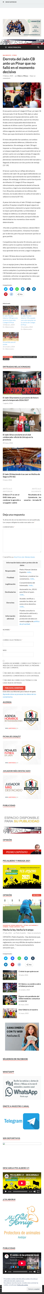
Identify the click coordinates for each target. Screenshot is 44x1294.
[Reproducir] (6, 1191)
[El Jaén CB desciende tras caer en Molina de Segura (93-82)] (22, 460)
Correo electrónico (13, 640)
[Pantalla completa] (38, 1191)
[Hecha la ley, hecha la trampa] (22, 901)
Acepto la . (20, 557)
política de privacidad (24, 557)
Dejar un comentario (34, 933)
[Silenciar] (35, 1191)
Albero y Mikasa (22, 76)
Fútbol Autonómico (31, 925)
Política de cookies (22, 1285)
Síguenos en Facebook (15, 1059)
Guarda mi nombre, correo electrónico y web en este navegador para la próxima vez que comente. (22, 665)
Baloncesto (7, 55)
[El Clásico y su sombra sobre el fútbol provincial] (10, 984)
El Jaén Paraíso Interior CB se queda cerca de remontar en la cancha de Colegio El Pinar (28, 320)
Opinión (5, 927)
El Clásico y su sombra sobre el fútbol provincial (30, 985)
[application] (22, 1183)
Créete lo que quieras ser (29, 971)
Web (4, 650)
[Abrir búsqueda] (38, 47)
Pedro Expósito (14, 927)
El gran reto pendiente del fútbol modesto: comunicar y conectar (29, 998)
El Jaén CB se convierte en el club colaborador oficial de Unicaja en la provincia (18, 437)
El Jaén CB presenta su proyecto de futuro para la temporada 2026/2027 (21, 398)
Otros (14, 55)
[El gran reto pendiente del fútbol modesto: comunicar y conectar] (10, 996)
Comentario (9, 527)
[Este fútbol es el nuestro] (10, 1010)
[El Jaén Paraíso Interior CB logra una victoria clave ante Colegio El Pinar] (11, 310)
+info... (29, 572)
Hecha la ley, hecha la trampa (18, 929)
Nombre (7, 630)
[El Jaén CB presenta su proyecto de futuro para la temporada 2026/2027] (22, 383)
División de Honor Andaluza (12, 925)
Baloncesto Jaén (30, 357)
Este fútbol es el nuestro (28, 1010)
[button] (22, 28)
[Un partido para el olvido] (11, 336)
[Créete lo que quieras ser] (10, 971)
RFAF (22, 927)
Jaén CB (6, 359)
